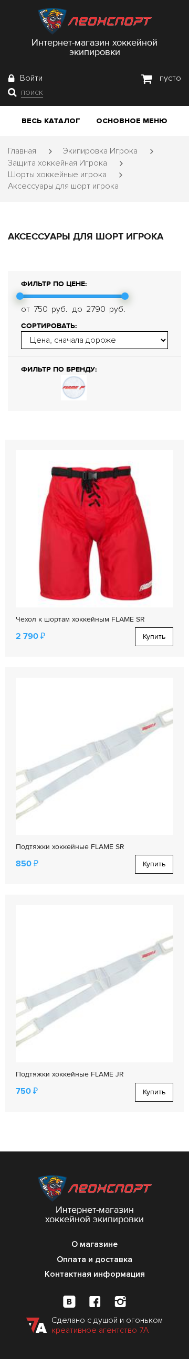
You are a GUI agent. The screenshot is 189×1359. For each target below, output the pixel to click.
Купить (154, 636)
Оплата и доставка (94, 1259)
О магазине (94, 1244)
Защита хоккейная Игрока (57, 163)
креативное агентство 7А (100, 1330)
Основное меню (131, 120)
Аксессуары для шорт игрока (63, 186)
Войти (31, 78)
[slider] (20, 296)
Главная (22, 151)
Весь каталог (51, 120)
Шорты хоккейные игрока (57, 174)
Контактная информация (95, 1274)
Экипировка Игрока (100, 151)
